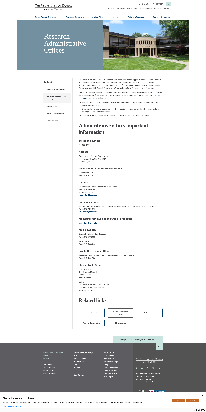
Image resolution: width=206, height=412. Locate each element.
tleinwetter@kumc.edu (88, 195)
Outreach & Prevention (162, 17)
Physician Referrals (110, 374)
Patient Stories (79, 362)
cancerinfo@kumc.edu (88, 223)
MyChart (167, 8)
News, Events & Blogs (83, 353)
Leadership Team (49, 370)
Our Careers (79, 375)
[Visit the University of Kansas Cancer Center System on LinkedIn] (147, 368)
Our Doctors (121, 8)
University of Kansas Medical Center (146, 376)
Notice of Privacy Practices (143, 382)
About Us (111, 8)
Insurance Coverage (111, 362)
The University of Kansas (143, 379)
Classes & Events (80, 359)
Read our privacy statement (12, 406)
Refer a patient (52, 106)
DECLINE (192, 400)
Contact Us (158, 8)
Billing (106, 365)
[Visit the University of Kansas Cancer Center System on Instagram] (153, 368)
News (76, 356)
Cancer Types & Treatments (46, 17)
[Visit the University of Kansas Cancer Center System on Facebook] (136, 368)
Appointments (144, 4)
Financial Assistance (111, 371)
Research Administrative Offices (56, 98)
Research (115, 17)
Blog (75, 365)
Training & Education (136, 17)
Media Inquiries (52, 121)
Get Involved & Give (145, 8)
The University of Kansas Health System (148, 373)
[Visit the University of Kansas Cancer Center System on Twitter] (142, 368)
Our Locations (132, 8)
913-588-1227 (158, 4)
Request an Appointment (56, 89)
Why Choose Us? (49, 367)
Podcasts (77, 368)
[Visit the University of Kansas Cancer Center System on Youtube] (159, 368)
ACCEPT (179, 400)
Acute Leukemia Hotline (56, 114)
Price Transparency (111, 368)
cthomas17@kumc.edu (88, 212)
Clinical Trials (97, 17)
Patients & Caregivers (75, 17)
